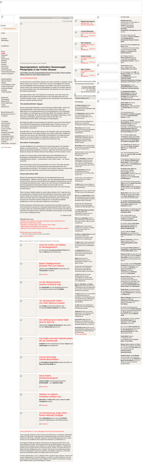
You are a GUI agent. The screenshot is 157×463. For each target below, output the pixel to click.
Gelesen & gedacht (7, 73)
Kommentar (5, 68)
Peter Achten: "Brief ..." (8, 138)
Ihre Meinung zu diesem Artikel (31, 232)
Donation (4, 90)
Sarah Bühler (5, 125)
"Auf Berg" (4, 116)
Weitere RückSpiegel (81, 334)
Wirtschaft (4, 55)
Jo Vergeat (4, 121)
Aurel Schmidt (5, 123)
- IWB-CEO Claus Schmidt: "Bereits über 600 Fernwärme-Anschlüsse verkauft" (44, 228)
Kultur (3, 57)
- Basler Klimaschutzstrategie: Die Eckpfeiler (34, 226)
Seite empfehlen (57, 18)
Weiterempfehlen (6, 79)
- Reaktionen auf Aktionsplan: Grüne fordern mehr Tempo (38, 225)
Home (3, 33)
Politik (3, 53)
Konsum (3, 62)
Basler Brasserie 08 (7, 112)
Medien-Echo (5, 101)
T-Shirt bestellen (6, 92)
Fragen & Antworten (7, 86)
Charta (3, 105)
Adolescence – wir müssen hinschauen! (87, 24)
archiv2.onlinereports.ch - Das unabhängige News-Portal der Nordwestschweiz (42, 431)
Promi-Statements (6, 103)
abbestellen (5, 40)
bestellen (4, 38)
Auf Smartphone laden (8, 84)
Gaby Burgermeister (7, 136)
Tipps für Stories (6, 81)
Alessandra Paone (30, 78)
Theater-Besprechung (8, 72)
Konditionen (5, 46)
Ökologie (4, 61)
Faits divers (4, 66)
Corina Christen (6, 129)
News (3, 51)
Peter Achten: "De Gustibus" (6, 140)
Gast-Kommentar (6, 70)
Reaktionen (44, 274)
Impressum (4, 97)
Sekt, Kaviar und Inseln (88, 33)
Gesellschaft (5, 59)
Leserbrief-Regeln (7, 88)
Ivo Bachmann (5, 134)
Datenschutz (5, 107)
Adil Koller (4, 130)
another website (6, 147)
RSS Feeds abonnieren (10, 28)
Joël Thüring (5, 127)
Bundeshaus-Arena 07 (8, 114)
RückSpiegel (5, 99)
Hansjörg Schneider (7, 132)
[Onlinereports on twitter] (70, 17)
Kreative (3, 64)
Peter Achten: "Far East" (8, 143)
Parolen (3, 83)
